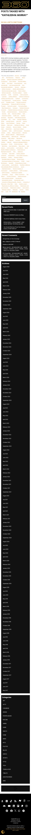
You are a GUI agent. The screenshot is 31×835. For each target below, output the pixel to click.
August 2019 (6, 587)
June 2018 (5, 641)
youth (6, 191)
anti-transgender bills (14, 85)
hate (24, 113)
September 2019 (7, 583)
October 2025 (6, 305)
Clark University (24, 94)
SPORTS (17, 75)
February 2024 (6, 381)
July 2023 (5, 408)
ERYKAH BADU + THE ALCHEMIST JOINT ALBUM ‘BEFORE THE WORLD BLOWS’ (14, 223)
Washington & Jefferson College (10, 186)
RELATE (5, 750)
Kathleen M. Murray (19, 125)
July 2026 (5, 270)
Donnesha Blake (22, 106)
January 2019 (6, 614)
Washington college (15, 187)
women (21, 189)
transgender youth (19, 180)
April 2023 (5, 419)
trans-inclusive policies (7, 178)
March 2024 (6, 377)
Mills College (11, 138)
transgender (19, 178)
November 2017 (7, 667)
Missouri (11, 140)
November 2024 (7, 347)
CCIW (9, 94)
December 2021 (7, 480)
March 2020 (6, 560)
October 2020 (6, 534)
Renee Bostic (20, 159)
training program (22, 176)
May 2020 (5, 553)
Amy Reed (9, 83)
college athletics (13, 96)
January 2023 (6, 431)
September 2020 (7, 537)
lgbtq (10, 131)
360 (3, 77)
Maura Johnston (16, 132)
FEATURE (5, 719)
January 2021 (6, 522)
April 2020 (5, 557)
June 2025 (5, 320)
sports (22, 167)
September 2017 (7, 675)
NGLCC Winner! (16, 241)
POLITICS (5, 746)
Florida (3, 112)
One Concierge (15, 239)
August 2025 (6, 312)
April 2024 (5, 373)
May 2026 (5, 278)
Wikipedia (15, 189)
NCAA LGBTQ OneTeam (11, 22)
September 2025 (7, 308)
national (9, 142)
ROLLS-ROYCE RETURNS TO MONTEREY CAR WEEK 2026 (15, 210)
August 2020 (6, 541)
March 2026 (6, 286)
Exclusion (15, 108)
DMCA (14, 828)
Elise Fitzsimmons (6, 108)
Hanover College (16, 113)
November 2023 (7, 392)
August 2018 (6, 633)
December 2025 (7, 297)
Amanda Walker (22, 81)
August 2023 (6, 404)
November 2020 (7, 530)
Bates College (22, 91)
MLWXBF (11, 244)
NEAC (26, 144)
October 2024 (6, 350)
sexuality (11, 163)
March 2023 (6, 423)
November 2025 (7, 301)
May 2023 (5, 415)
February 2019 (6, 610)
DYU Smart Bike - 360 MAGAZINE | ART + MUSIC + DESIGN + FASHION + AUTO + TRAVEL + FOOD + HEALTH (15, 255)
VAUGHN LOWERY (14, 250)
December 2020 (7, 526)
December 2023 (7, 389)
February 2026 (6, 289)
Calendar (8, 828)
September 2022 (7, 446)
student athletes (13, 170)
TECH (4, 765)
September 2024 (7, 354)
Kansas (18, 123)
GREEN (4, 723)
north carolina (10, 148)
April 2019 (5, 602)
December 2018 (7, 618)
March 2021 (6, 515)
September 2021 (7, 492)
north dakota (19, 148)
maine (8, 132)
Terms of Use (19, 828)
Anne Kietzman (18, 83)
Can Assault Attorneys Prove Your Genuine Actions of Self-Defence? (14, 227)
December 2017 (7, 663)
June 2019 (5, 595)
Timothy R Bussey (11, 176)
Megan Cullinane (10, 134)
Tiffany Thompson (19, 174)
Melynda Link (15, 136)
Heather (23, 191)
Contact (17, 830)
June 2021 (5, 503)
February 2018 (6, 656)
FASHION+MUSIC (7, 716)
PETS (4, 742)
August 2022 (6, 450)
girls (9, 113)
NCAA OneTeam (18, 144)
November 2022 (7, 438)
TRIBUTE (5, 773)
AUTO (4, 704)
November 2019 (7, 576)
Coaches (4, 96)
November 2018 (7, 621)
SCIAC (23, 161)
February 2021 (6, 518)
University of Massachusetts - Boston (11, 182)
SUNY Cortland (23, 170)
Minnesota (19, 138)
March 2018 (6, 652)
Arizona (17, 87)
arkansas (23, 87)
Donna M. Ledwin (12, 106)
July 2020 (5, 545)
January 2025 (6, 339)
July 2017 (5, 683)
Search (4, 197)
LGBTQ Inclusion (18, 131)
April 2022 (5, 465)
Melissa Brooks (20, 134)
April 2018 (5, 648)
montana (18, 140)
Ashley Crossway (6, 89)
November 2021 (7, 484)
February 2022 (6, 473)
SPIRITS (5, 754)
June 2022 (5, 457)
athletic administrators (18, 89)
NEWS (4, 739)
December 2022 (7, 434)
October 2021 (6, 488)
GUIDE (4, 727)
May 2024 (5, 370)
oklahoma (20, 151)
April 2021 (5, 511)
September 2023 (7, 400)
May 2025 (5, 324)
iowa (14, 119)
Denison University (21, 102)
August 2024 (6, 358)
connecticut (25, 98)
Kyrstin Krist (9, 129)
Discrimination (5, 104)
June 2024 (5, 366)
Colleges (17, 98)
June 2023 (5, 412)
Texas (11, 174)
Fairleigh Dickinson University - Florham (18, 110)
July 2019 (5, 591)
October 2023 (6, 396)
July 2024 (5, 362)
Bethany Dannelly (6, 93)
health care (16, 115)
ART (4, 700)
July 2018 (5, 637)
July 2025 (5, 316)
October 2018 (6, 625)
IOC (10, 119)
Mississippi (4, 140)
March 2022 (6, 469)
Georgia (4, 113)
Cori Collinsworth (6, 100)
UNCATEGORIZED (7, 777)
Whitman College (6, 189)
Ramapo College (18, 157)
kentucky (8, 127)
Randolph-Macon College (8, 159)
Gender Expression (12, 112)
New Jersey (22, 146)
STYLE (4, 761)
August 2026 (6, 266)
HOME (4, 735)
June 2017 (5, 686)
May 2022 (5, 461)
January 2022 (6, 476)
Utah (16, 184)
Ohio (14, 151)
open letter (11, 153)
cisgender (15, 94)
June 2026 (5, 274)
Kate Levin (9, 125)
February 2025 (6, 335)
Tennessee (5, 174)
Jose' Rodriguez (10, 123)
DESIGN (5, 712)
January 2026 (6, 293)
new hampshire (13, 146)
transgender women (7, 180)
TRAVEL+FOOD (7, 769)
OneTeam (4, 153)
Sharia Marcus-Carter (20, 163)
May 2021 (5, 507)
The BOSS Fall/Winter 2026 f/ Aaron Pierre (14, 219)
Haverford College (6, 115)
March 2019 (6, 606)
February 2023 (6, 427)
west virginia (25, 187)
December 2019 (7, 572)
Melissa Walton (6, 136)
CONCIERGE (6, 708)
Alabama (17, 77)
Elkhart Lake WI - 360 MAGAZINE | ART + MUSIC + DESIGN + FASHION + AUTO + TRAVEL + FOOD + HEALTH (15, 248)
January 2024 (6, 385)
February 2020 (6, 564)
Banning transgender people (9, 91)
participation (11, 155)
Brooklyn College (17, 93)
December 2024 (7, 343)
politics (10, 157)
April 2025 (5, 328)
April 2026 (5, 282)
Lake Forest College (19, 129)
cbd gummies (6, 239)
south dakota (14, 165)
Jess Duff (18, 121)
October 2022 (6, 442)
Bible (11, 828)
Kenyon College (17, 127)
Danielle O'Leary (10, 102)
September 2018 (7, 629)
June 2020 (5, 549)
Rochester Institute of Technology (10, 161)
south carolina (5, 165)
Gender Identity (23, 112)
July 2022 (5, 453)
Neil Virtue (4, 146)
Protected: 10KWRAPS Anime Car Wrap (14, 215)
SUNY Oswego (5, 172)
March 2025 (6, 331)
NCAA (10, 144)
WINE (4, 780)
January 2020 (6, 568)
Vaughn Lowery (23, 184)
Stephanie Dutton (6, 168)
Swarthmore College (16, 172)
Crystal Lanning (17, 100)
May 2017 (5, 690)
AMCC (3, 83)
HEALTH (5, 731)
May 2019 (5, 599)
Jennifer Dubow (10, 121)
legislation (4, 131)
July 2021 (5, 499)
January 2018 (6, 660)
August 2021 (6, 495)
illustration (10, 117)
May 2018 (5, 644)
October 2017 (6, 671)
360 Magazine (9, 77)
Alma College (12, 81)
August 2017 (6, 679)
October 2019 (6, 579)
